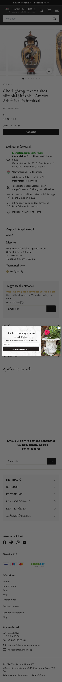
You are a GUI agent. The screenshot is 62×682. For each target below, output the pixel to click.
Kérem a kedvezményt (21, 349)
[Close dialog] (58, 328)
